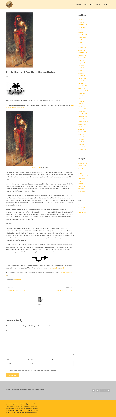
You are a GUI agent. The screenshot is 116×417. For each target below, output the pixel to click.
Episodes (78, 4)
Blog (85, 4)
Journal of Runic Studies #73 (63, 291)
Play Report (81, 181)
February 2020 (82, 149)
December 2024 (82, 35)
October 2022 (82, 88)
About (91, 4)
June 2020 (81, 142)
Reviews (80, 183)
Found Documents (83, 176)
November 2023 (82, 55)
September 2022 (83, 91)
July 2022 (81, 96)
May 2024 (81, 42)
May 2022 (81, 101)
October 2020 (82, 132)
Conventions (81, 171)
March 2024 (81, 45)
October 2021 (82, 119)
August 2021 (82, 124)
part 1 (50, 268)
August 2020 (82, 137)
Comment (9, 331)
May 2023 (81, 70)
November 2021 (82, 116)
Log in (80, 205)
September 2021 (83, 121)
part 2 (55, 268)
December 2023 (82, 52)
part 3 (62, 268)
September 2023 (83, 60)
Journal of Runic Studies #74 (16, 291)
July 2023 (81, 65)
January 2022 (82, 111)
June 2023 (81, 68)
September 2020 (83, 134)
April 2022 (81, 103)
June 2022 (81, 98)
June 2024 (81, 40)
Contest (80, 168)
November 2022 (82, 86)
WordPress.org (82, 212)
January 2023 (82, 81)
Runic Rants (17, 280)
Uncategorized (82, 191)
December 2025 (82, 24)
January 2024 (82, 50)
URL (52, 359)
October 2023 (82, 58)
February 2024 (82, 47)
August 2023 (82, 63)
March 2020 (81, 147)
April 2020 (81, 144)
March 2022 (81, 106)
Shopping (81, 188)
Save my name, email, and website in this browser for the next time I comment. (32, 371)
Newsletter (81, 178)
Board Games (82, 165)
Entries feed (81, 207)
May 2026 (81, 22)
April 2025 (81, 32)
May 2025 (81, 30)
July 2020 (81, 139)
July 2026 (81, 19)
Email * (30, 359)
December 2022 (82, 83)
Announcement (82, 163)
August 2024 (82, 37)
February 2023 (82, 78)
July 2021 (81, 126)
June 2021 (81, 129)
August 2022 (82, 93)
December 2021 (82, 114)
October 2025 (82, 27)
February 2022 (82, 109)
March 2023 (81, 75)
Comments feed (82, 210)
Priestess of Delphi (36, 167)
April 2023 (81, 73)
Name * (8, 359)
